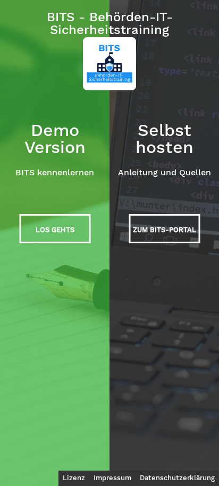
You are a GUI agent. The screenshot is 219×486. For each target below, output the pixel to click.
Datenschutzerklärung (177, 478)
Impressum (112, 478)
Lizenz (74, 478)
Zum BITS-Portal (164, 230)
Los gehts (55, 230)
